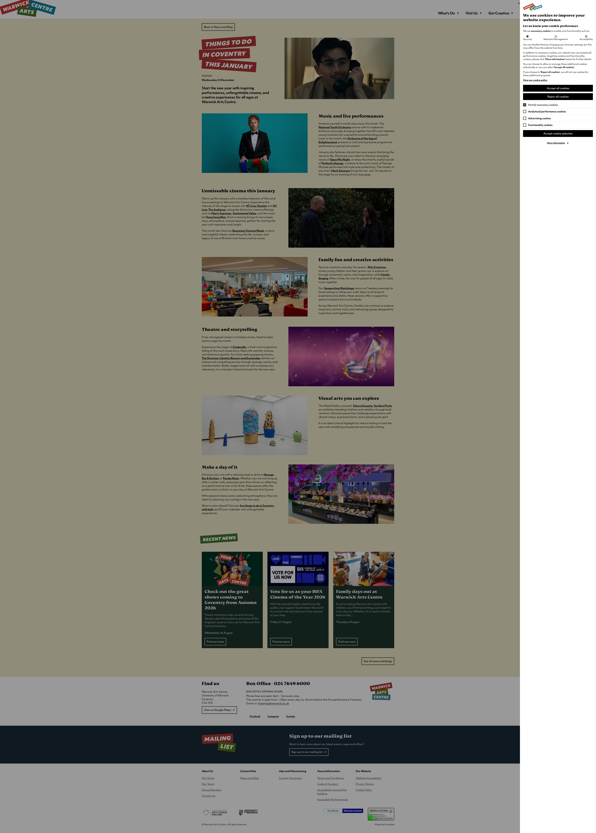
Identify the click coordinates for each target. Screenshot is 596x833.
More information (556, 143)
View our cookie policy (535, 80)
